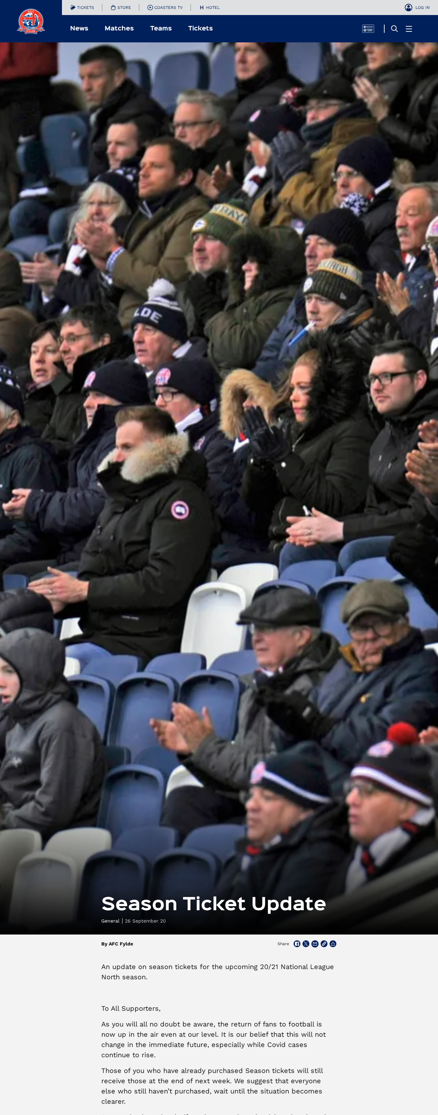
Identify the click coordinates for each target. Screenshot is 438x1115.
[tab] (82, 7)
